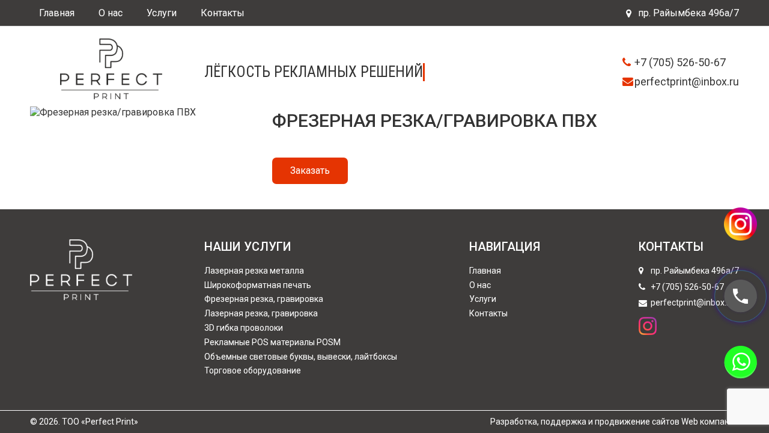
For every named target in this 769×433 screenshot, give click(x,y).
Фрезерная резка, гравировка (263, 299)
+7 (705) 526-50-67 (680, 62)
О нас (111, 13)
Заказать (310, 170)
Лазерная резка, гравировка (261, 313)
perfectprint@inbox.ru (686, 81)
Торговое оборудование (252, 370)
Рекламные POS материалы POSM (272, 342)
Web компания (710, 421)
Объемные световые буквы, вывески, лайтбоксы (300, 356)
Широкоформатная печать (257, 285)
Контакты (223, 13)
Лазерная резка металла (254, 270)
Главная (56, 13)
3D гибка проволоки (243, 328)
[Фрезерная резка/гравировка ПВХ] (113, 111)
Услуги (162, 13)
